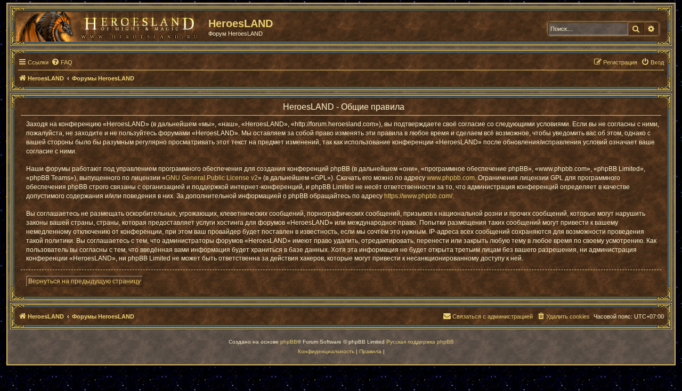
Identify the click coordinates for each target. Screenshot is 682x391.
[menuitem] (61, 62)
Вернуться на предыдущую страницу (84, 281)
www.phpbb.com (451, 178)
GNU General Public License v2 (212, 178)
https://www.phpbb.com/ (418, 196)
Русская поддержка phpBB (420, 342)
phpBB (288, 342)
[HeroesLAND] (109, 24)
